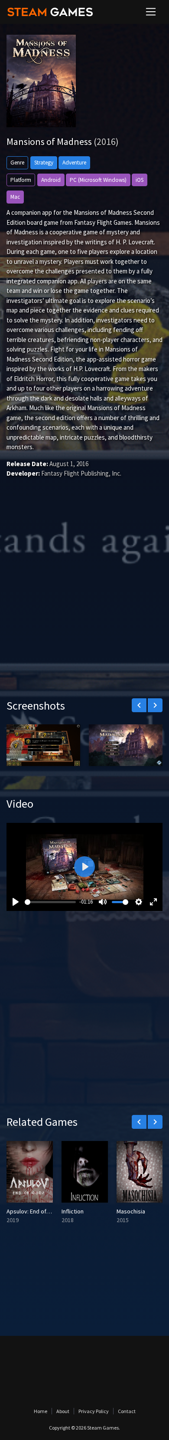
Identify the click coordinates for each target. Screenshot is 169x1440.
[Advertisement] (84, 601)
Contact (127, 1411)
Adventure (74, 162)
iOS (139, 180)
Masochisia (131, 1211)
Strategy (43, 162)
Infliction (73, 1211)
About (62, 1411)
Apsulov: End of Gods (34, 1211)
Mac (15, 197)
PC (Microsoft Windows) (98, 180)
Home (40, 1411)
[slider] (50, 902)
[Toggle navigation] (151, 12)
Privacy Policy (93, 1411)
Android (51, 180)
